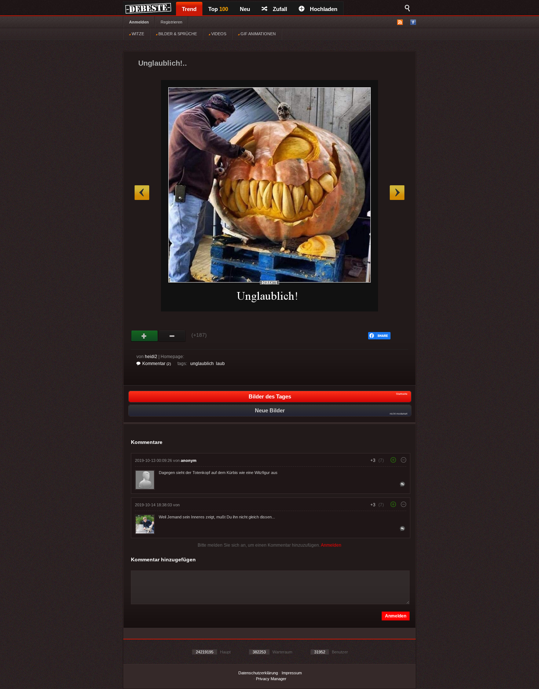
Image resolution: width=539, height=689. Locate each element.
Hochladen (323, 9)
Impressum (292, 673)
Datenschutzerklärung (258, 673)
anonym (189, 460)
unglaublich (202, 363)
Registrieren (171, 22)
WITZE (137, 34)
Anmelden (139, 22)
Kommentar (156, 363)
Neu (245, 9)
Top (218, 9)
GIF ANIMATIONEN (257, 34)
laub (220, 363)
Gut (144, 336)
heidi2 (151, 356)
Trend (189, 9)
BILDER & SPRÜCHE (177, 34)
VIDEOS (218, 34)
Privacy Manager (271, 679)
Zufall (280, 9)
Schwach (172, 336)
